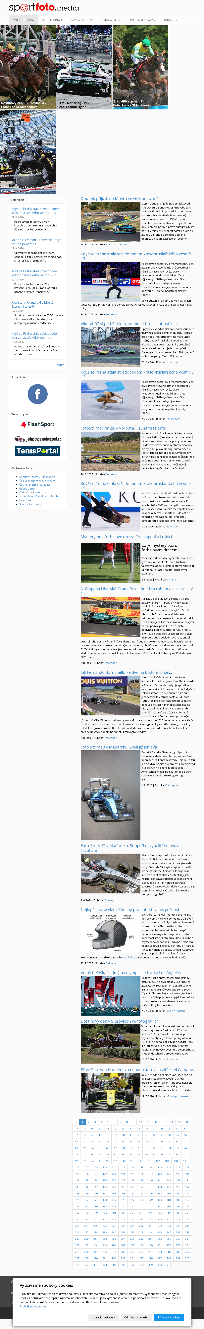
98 (123, 1161)
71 (146, 1148)
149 (114, 1187)
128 (160, 1174)
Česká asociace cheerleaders (37, 481)
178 (141, 1200)
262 (77, 1245)
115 (160, 1167)
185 (86, 1206)
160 (95, 1193)
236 (77, 1232)
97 (115, 1161)
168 (169, 1193)
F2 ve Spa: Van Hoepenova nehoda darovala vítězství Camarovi (138, 1069)
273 (178, 1245)
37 (115, 1135)
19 (92, 1128)
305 (114, 1265)
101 (148, 1161)
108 (95, 1167)
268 (132, 1245)
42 (154, 1135)
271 (160, 1245)
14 (171, 1122)
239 (105, 1232)
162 (114, 1193)
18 (84, 1128)
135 (105, 1180)
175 (114, 1200)
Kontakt (170, 20)
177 (132, 1200)
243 (141, 1232)
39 (130, 1135)
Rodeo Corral (27, 488)
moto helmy (128, 957)
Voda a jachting (176, 1011)
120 (86, 1174)
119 (77, 1174)
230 (141, 1226)
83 (123, 1154)
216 (132, 1219)
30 (177, 1128)
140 (150, 1180)
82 (115, 1154)
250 (86, 1238)
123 (114, 1174)
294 (132, 1258)
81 (107, 1154)
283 (150, 1252)
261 (187, 1238)
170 (187, 1193)
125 (132, 1174)
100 (139, 1161)
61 (185, 1141)
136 (114, 1180)
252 (105, 1238)
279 (114, 1252)
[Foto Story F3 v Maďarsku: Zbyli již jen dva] (110, 795)
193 (160, 1206)
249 (77, 1238)
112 (132, 1167)
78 (84, 1154)
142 (169, 1180)
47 (76, 1141)
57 (154, 1141)
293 (123, 1258)
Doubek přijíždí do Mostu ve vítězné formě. (120, 198)
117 (178, 1167)
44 (169, 1135)
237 (86, 1232)
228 (123, 1226)
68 (123, 1148)
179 (150, 1200)
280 (123, 1252)
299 (178, 1258)
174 (105, 1200)
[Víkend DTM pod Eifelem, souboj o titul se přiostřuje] (110, 347)
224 (86, 1226)
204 (141, 1213)
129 (169, 1174)
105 (185, 1161)
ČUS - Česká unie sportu (33, 492)
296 (150, 1258)
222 (187, 1219)
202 (123, 1213)
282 (141, 1252)
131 (187, 1174)
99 (130, 1161)
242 (132, 1232)
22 (115, 1128)
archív (60, 364)
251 (95, 1238)
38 (123, 1135)
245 (160, 1232)
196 (187, 1206)
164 (132, 1193)
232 (160, 1226)
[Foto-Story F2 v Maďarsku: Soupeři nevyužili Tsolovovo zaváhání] (110, 873)
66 (107, 1148)
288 (77, 1258)
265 (105, 1245)
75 (177, 1148)
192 (150, 1206)
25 (138, 1128)
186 (95, 1206)
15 (179, 1122)
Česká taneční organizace (35, 484)
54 (130, 1141)
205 (150, 1213)
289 (86, 1258)
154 (160, 1187)
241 (123, 1232)
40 (138, 1135)
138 (132, 1180)
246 (169, 1232)
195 (178, 1206)
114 (150, 1167)
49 (92, 1141)
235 (187, 1226)
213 (105, 1219)
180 (160, 1200)
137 (123, 1180)
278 (105, 1252)
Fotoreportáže (52, 20)
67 (115, 1148)
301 (77, 1265)
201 (114, 1213)
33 (84, 1135)
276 (86, 1252)
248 (187, 1232)
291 (105, 1258)
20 (99, 1128)
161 (105, 1193)
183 (187, 1200)
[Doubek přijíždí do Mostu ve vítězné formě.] (110, 222)
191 (141, 1206)
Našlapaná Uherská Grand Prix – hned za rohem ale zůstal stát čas (138, 591)
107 (86, 1167)
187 (105, 1206)
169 (178, 1193)
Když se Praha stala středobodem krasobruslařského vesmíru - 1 (137, 486)
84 (130, 1154)
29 (169, 1128)
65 (99, 1148)
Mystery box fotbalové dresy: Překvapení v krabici (126, 536)
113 (141, 1167)
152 (141, 1187)
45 (177, 1135)
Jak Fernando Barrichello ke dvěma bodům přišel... (126, 672)
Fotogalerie (110, 20)
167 (160, 1193)
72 (154, 1148)
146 (86, 1187)
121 (95, 1174)
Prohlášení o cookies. (33, 1306)
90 (177, 1154)
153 (150, 1187)
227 (114, 1226)
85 (138, 1154)
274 (187, 1245)
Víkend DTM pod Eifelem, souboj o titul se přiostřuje (129, 323)
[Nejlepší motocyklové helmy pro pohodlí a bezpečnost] (110, 933)
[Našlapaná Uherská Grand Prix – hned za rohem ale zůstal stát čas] (110, 617)
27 (154, 1128)
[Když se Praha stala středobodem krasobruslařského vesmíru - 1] (110, 511)
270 (150, 1245)
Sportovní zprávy (141, 20)
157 (187, 1187)
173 (95, 1200)
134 (95, 1180)
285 (169, 1252)
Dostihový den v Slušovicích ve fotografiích (120, 1021)
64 (92, 1148)
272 (169, 1245)
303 (95, 1265)
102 (158, 1161)
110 (114, 1167)
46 (185, 1135)
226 (105, 1226)
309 (150, 1265)
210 (77, 1219)
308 (141, 1265)
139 (141, 1180)
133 (86, 1180)
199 (95, 1213)
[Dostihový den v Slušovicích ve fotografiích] (110, 1044)
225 (95, 1226)
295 (141, 1258)
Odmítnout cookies (136, 1317)
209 (187, 1213)
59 (169, 1141)
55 (138, 1141)
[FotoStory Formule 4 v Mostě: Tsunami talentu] (110, 451)
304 (105, 1265)
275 (77, 1252)
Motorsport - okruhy (179, 1096)
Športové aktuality (30, 504)
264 (95, 1245)
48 (84, 1141)
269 (141, 1245)
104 (176, 1161)
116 (169, 1167)
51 (107, 1141)
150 (123, 1187)
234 (178, 1226)
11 (148, 1122)
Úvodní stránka (23, 20)
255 (132, 1238)
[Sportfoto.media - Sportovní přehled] (37, 8)
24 (130, 1128)
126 (141, 1174)
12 (156, 1122)
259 (169, 1238)
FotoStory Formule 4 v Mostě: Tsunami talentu (123, 428)
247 (178, 1232)
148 (105, 1187)
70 (138, 1148)
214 (114, 1219)
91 (185, 1154)
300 (187, 1258)
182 (178, 1200)
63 (84, 1148)
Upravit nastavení (104, 1317)
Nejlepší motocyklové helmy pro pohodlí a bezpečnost (130, 909)
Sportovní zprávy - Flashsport (37, 477)
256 (141, 1238)
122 (105, 1174)
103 (167, 1161)
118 (187, 1167)
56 (146, 1141)
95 (99, 1161)
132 (77, 1180)
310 (160, 1265)
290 (95, 1258)
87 (154, 1154)
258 (160, 1238)
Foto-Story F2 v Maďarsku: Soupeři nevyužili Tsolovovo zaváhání (131, 848)
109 (105, 1167)
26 (146, 1128)
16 (187, 1122)
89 (169, 1154)
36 (107, 1135)
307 (132, 1265)
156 (178, 1187)
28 (162, 1128)
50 (99, 1141)
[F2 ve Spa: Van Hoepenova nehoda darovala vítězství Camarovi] (110, 1093)
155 (169, 1187)
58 (162, 1141)
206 (160, 1213)
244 (150, 1232)
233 (169, 1226)
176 (123, 1200)
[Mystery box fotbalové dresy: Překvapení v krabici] (110, 563)
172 (86, 1200)
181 (169, 1200)
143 (178, 1180)
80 (99, 1154)
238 (95, 1232)
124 (123, 1174)
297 (160, 1258)
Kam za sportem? (82, 20)
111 (123, 1167)
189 (123, 1206)
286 (178, 1252)
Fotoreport (112, 314)
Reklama (170, 579)
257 (150, 1238)
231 (150, 1226)
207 (169, 1213)
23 (123, 1128)
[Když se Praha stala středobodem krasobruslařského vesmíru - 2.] (110, 400)
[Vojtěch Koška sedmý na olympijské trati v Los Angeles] (110, 996)
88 (162, 1154)
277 (95, 1252)
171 (77, 1200)
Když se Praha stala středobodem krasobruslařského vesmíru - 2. (137, 374)
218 (150, 1219)
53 (123, 1141)
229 (132, 1226)
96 (107, 1161)
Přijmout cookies (169, 1317)
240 (114, 1232)
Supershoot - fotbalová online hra (39, 496)
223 (77, 1226)
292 (114, 1258)
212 (95, 1219)
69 (130, 1148)
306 (123, 1265)
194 (169, 1206)
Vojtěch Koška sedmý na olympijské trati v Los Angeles (131, 972)
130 (178, 1174)
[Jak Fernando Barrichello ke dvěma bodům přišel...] (110, 695)
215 (123, 1219)
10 (140, 1122)
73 (162, 1148)
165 (141, 1193)
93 (84, 1161)
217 (141, 1219)
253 (114, 1238)
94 (92, 1161)
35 (99, 1135)
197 (77, 1213)
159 (86, 1193)
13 (163, 1122)
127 (150, 1174)
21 (107, 1128)
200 (105, 1213)
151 (132, 1187)
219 (160, 1219)
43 (162, 1135)
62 (76, 1148)
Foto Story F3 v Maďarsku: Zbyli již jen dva (119, 747)
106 (77, 1167)
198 (86, 1213)
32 (76, 1135)
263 (86, 1245)
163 (123, 1193)
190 (132, 1206)
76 (185, 1148)
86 (146, 1154)
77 (76, 1154)
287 (187, 1252)
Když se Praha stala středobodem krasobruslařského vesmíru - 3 (137, 256)
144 (187, 1180)
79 (92, 1154)
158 (77, 1193)
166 (150, 1193)
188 (114, 1206)
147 (95, 1187)
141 (160, 1180)
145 (77, 1187)
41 (146, 1135)
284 (160, 1252)
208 (178, 1213)
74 (169, 1148)
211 (86, 1219)
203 (132, 1213)
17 (76, 1128)
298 (169, 1258)
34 (92, 1135)
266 (114, 1245)
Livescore (25, 500)
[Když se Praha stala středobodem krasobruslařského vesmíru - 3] (110, 282)
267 (123, 1245)
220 (169, 1219)
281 (132, 1252)
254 (123, 1238)
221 (178, 1219)
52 (115, 1141)
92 (76, 1161)
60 (177, 1141)
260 (178, 1238)
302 (86, 1265)
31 (185, 1128)
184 (77, 1206)
